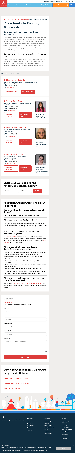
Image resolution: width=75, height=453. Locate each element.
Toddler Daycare (66, 427)
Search (37, 190)
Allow (63, 448)
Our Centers (11, 4)
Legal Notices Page (42, 450)
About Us (29, 421)
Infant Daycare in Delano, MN (16, 378)
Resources (32, 4)
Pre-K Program (65, 431)
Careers (29, 427)
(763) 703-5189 (11, 136)
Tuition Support (48, 421)
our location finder (12, 237)
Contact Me (25, 357)
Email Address (8, 323)
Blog (42, 4)
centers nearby (60, 5)
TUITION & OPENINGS (12, 91)
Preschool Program (67, 429)
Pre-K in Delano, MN (12, 388)
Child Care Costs (48, 425)
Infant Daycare (65, 425)
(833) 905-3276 (11, 163)
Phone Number (8, 331)
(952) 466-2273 (11, 87)
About (38, 4)
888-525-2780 (8, 302)
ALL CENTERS (7, 19)
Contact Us (48, 4)
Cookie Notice (40, 448)
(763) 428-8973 (11, 110)
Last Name (7, 316)
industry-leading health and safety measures (27, 283)
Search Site (71, 5)
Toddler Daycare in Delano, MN (16, 383)
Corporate (30, 430)
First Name (7, 308)
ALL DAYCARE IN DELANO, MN (20, 19)
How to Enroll (47, 423)
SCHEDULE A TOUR (28, 91)
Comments (7, 338)
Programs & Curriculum (22, 4)
